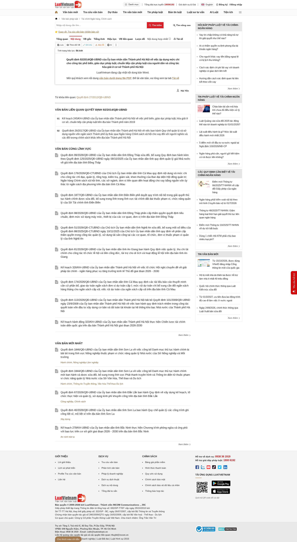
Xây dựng (65, 419)
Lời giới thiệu (64, 462)
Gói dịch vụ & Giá (187, 4)
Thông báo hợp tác (154, 491)
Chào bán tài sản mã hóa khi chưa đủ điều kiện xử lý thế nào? (226, 110)
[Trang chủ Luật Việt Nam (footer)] (70, 501)
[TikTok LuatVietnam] (214, 467)
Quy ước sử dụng (153, 473)
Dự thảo (113, 12)
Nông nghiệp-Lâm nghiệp (85, 362)
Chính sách (80, 401)
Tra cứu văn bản (93, 12)
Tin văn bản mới (132, 12)
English (209, 4)
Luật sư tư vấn (195, 12)
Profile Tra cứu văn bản (69, 473)
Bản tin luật (175, 12)
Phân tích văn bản (110, 468)
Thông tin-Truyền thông (85, 383)
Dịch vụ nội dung (109, 485)
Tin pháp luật (155, 12)
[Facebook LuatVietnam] (197, 467)
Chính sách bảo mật (155, 479)
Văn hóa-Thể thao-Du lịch (110, 383)
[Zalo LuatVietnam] (203, 467)
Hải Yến (184, 90)
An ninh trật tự (68, 437)
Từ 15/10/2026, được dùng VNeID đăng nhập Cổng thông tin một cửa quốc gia (226, 264)
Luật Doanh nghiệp (85, 538)
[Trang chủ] (56, 12)
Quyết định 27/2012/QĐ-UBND (94, 97)
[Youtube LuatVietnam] (208, 467)
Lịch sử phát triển (66, 468)
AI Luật (214, 12)
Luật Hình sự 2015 (120, 538)
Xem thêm (183, 335)
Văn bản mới (70, 12)
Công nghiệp (67, 401)
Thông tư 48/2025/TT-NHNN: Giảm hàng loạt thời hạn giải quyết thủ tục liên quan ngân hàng (219, 214)
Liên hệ (61, 479)
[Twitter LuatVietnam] (220, 467)
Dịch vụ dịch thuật (110, 479)
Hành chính (66, 362)
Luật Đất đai (103, 538)
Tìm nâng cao (183, 25)
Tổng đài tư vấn (109, 491)
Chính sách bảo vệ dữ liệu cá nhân (162, 485)
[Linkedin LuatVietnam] (225, 467)
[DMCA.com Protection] (227, 530)
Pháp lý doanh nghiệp (112, 473)
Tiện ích (228, 12)
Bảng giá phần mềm (155, 462)
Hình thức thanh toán (155, 468)
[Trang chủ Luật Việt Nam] (68, 4)
